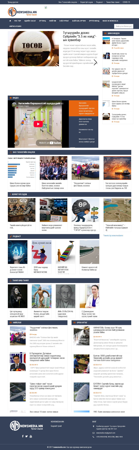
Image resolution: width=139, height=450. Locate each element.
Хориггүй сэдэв (86, 2)
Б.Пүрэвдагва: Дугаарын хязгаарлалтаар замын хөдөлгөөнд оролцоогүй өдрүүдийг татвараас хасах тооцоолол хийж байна (47, 357)
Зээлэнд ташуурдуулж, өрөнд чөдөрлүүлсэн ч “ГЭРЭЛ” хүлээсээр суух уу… (85, 227)
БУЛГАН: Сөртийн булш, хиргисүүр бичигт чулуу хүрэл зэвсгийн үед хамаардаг (109, 386)
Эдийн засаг (30, 21)
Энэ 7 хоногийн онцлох (68, 2)
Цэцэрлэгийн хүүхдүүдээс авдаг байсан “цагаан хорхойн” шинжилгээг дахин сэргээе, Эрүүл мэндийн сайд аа (120, 87)
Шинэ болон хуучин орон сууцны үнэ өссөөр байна (121, 103)
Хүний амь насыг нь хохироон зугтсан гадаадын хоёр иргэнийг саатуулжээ (119, 57)
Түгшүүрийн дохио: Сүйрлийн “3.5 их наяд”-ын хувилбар (119, 116)
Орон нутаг (82, 323)
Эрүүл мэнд (94, 21)
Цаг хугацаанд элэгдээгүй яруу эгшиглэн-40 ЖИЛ (17, 314)
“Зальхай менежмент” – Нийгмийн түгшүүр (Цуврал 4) (117, 227)
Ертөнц (42, 21)
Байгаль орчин (79, 21)
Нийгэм (52, 21)
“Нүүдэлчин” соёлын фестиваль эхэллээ (82, 184)
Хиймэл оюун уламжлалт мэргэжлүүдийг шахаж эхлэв (52, 227)
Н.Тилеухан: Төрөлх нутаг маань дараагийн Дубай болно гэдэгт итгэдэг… (120, 42)
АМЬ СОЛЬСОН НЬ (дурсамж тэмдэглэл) (65, 314)
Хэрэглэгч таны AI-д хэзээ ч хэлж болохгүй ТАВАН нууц (17, 271)
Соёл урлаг (64, 21)
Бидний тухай (56, 426)
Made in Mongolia (110, 21)
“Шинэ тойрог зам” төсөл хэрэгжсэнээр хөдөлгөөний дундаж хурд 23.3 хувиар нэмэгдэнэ (46, 386)
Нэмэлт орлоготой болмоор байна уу (89, 268)
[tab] (83, 108)
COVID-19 (126, 2)
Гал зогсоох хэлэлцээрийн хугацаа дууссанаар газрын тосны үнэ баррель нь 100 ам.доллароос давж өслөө (117, 187)
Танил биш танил (112, 2)
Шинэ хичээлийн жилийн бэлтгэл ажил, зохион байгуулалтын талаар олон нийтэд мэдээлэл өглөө (53, 187)
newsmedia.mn (59, 447)
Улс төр (17, 21)
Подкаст (99, 2)
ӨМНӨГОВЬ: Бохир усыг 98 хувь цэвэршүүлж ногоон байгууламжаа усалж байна (109, 330)
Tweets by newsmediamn (113, 235)
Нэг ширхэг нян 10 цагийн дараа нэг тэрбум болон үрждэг (120, 71)
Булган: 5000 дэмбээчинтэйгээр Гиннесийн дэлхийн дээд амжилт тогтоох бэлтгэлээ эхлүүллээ (108, 358)
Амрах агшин (15, 26)
